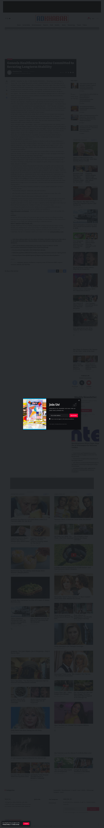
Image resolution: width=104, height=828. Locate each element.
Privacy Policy (6, 824)
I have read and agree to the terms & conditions (62, 419)
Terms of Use (15, 824)
